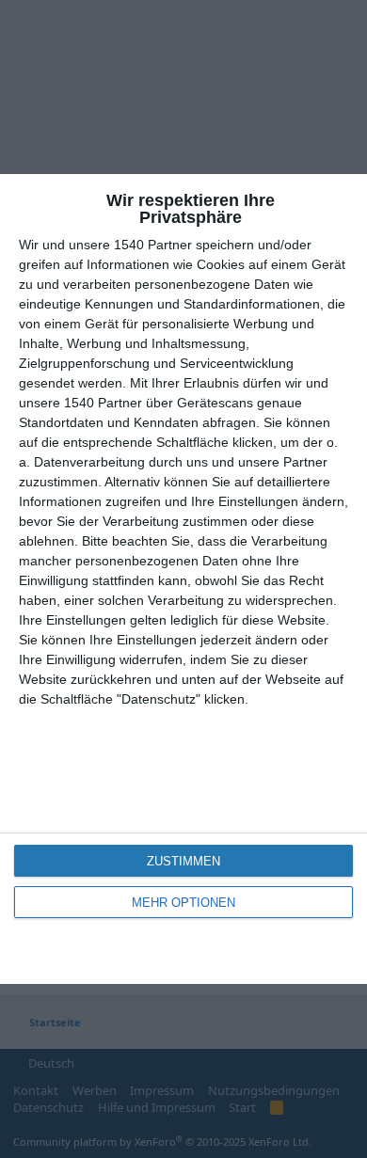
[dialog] (183, 579)
